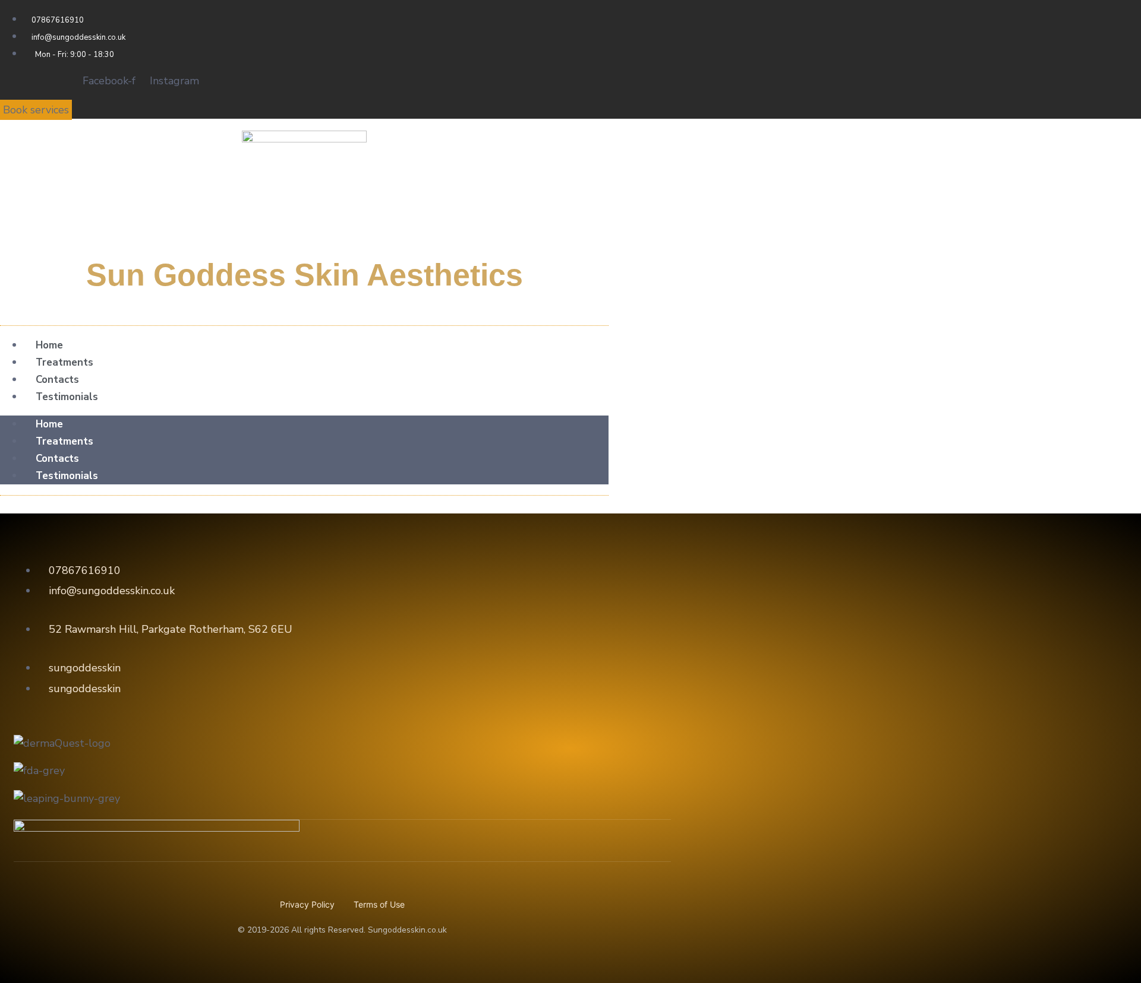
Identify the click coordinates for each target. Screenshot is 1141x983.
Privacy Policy (307, 904)
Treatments (64, 362)
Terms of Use (379, 904)
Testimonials (67, 397)
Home (49, 345)
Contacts (57, 379)
